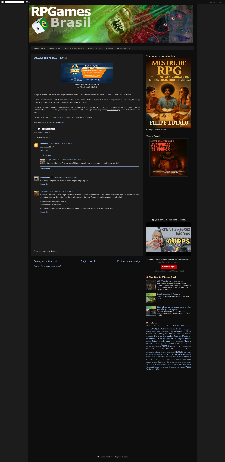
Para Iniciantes (179, 354)
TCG (154, 364)
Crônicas (171, 334)
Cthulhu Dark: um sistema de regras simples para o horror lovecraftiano (174, 308)
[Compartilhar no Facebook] (51, 129)
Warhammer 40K (152, 369)
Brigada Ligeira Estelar (153, 331)
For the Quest (160, 344)
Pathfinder (149, 356)
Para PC (188, 354)
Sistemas (170, 362)
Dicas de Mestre (180, 336)
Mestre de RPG (55, 48)
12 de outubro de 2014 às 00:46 (66, 177)
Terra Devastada (162, 364)
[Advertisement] (168, 199)
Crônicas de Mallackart (183, 333)
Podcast (169, 357)
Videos (188, 367)
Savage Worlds (151, 362)
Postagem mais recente (46, 261)
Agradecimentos (123, 48)
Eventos (47, 132)
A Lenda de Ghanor (164, 326)
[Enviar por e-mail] (43, 129)
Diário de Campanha (163, 336)
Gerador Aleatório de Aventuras (168, 294)
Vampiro (171, 367)
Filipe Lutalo (51, 160)
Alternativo (188, 326)
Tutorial (156, 367)
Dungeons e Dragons (175, 339)
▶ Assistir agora (168, 267)
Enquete (149, 341)
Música (157, 352)
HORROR (150, 349)
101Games (149, 326)
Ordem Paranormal (152, 354)
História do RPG (176, 346)
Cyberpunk (149, 336)
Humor (157, 349)
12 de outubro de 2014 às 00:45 (72, 160)
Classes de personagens (156, 334)
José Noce (44, 191)
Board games (187, 329)
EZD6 (172, 341)
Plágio (155, 356)
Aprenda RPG (39, 48)
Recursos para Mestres (75, 48)
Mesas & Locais (179, 349)
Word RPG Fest (58, 122)
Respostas (47, 155)
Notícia (179, 351)
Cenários (172, 331)
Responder (44, 150)
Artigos (155, 328)
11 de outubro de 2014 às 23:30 (60, 144)
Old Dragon (187, 352)
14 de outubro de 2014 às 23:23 (61, 191)
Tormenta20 (150, 367)
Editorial (188, 339)
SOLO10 (178, 362)
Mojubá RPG (150, 352)
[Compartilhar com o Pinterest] (53, 129)
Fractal (167, 344)
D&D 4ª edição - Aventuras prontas (170, 281)
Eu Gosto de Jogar (113, 110)
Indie (162, 349)
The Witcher (187, 364)
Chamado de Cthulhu (183, 331)
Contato (109, 48)
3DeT (155, 326)
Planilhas (161, 357)
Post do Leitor (178, 356)
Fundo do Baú (174, 344)
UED (161, 367)
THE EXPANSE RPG (175, 364)
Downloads (151, 338)
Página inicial (88, 261)
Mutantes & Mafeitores (167, 352)
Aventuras (171, 329)
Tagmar (149, 364)
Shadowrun (162, 362)
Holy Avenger (187, 346)
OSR (160, 354)
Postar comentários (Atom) (50, 266)
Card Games (164, 331)
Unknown (44, 144)
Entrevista (156, 341)
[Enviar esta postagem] (39, 129)
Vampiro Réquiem (179, 367)
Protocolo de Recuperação (155, 360)
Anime (148, 329)
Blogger (124, 457)
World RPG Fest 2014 (50, 58)
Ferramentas (179, 341)
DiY (190, 336)
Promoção (187, 357)
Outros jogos (168, 354)
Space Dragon (186, 362)
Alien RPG (180, 326)
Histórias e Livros (95, 48)
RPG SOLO (187, 360)
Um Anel (165, 367)
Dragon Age (161, 338)
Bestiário (179, 329)
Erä (162, 341)
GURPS (165, 346)
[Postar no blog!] (46, 129)
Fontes (153, 344)
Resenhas (170, 360)
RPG (82, 95)
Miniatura (188, 349)
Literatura (169, 349)
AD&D (174, 326)
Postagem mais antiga (128, 261)
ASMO (163, 329)
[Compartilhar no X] (48, 129)
